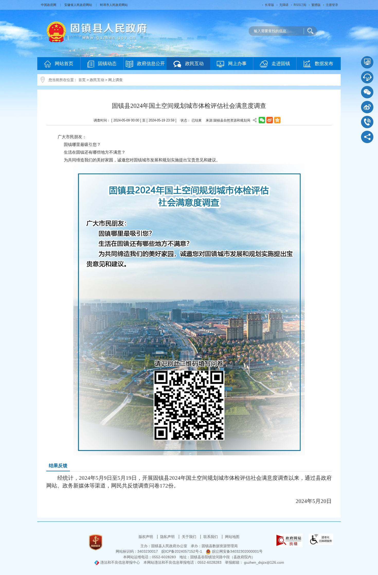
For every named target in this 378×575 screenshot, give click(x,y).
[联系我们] (367, 122)
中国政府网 (49, 5)
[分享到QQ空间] (277, 120)
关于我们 (189, 537)
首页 (82, 80)
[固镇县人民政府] (97, 31)
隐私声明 (168, 537)
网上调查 (115, 80)
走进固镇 (281, 63)
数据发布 (324, 63)
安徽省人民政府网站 (78, 5)
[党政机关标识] (95, 542)
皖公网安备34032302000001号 (237, 551)
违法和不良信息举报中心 (119, 562)
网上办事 (237, 63)
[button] (269, 5)
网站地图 (232, 537)
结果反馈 (58, 465)
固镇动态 (107, 63)
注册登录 (332, 5)
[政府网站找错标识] (289, 540)
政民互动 (194, 63)
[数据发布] (367, 62)
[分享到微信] (262, 120)
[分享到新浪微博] (269, 120)
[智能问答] (367, 77)
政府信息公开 (151, 63)
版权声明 (146, 537)
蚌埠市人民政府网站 (114, 5)
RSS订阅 (300, 5)
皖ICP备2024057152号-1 (181, 551)
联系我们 (211, 537)
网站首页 (64, 63)
